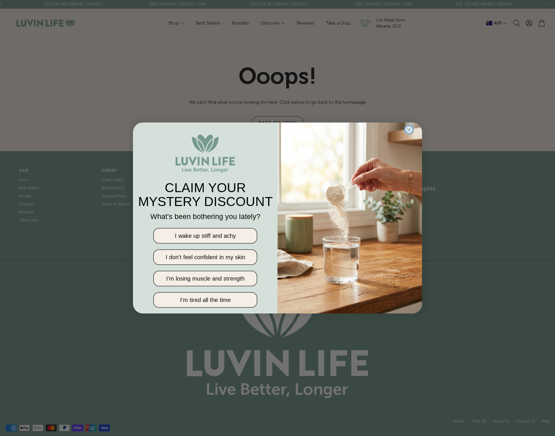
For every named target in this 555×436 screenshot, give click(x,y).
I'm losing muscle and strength (205, 278)
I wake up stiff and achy (205, 236)
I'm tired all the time (205, 300)
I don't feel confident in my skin (205, 257)
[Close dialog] (409, 129)
